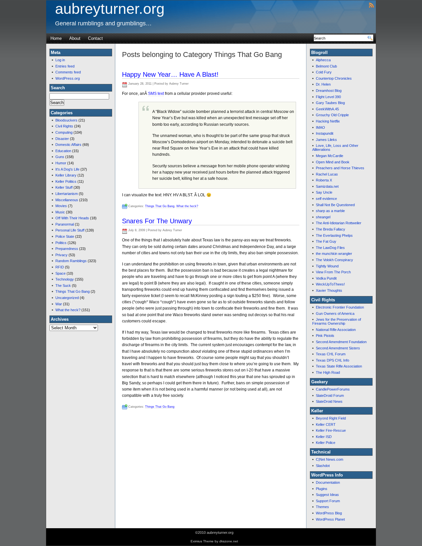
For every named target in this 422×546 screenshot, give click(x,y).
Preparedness (66, 249)
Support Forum (328, 501)
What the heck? (67, 310)
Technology (64, 279)
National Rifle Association (336, 330)
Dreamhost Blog (329, 91)
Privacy (61, 255)
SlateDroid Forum (330, 395)
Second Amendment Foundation (341, 342)
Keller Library (65, 175)
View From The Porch (333, 272)
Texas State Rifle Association (339, 366)
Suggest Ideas (327, 495)
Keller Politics (65, 181)
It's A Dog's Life (67, 169)
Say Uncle (324, 192)
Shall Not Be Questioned (335, 205)
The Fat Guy (326, 241)
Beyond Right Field (331, 418)
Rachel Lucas (327, 174)
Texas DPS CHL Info (332, 360)
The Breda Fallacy (330, 229)
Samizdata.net (327, 186)
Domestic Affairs (68, 145)
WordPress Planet (330, 519)
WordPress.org (67, 78)
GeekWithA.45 (327, 109)
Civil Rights (64, 126)
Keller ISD (324, 437)
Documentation (328, 482)
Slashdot (323, 466)
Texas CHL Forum (331, 354)
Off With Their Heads (72, 218)
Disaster (62, 139)
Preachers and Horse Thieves (340, 168)
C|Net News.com (329, 459)
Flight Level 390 (328, 97)
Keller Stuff (64, 187)
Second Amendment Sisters (338, 348)
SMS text (156, 93)
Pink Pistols (325, 336)
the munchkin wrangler (334, 254)
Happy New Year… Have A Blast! (170, 74)
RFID (59, 267)
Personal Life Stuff (69, 230)
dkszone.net (228, 541)
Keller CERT (326, 424)
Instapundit (324, 133)
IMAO (320, 127)
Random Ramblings (71, 261)
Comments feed (68, 72)
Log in (60, 60)
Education (63, 151)
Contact (95, 38)
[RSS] (371, 5)
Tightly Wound (327, 266)
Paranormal (64, 224)
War (58, 304)
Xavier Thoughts (329, 290)
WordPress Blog (329, 513)
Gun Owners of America (335, 313)
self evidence (326, 199)
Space (60, 273)
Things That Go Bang (72, 291)
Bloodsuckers (66, 120)
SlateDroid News (329, 401)
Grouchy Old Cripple (332, 115)
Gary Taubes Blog (330, 103)
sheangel (323, 217)
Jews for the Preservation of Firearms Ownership (336, 321)
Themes (322, 507)
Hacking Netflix (328, 121)
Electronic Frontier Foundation (340, 307)
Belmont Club (326, 66)
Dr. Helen (323, 84)
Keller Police (325, 443)
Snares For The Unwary (157, 221)
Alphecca (323, 60)
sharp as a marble (330, 211)
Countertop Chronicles (334, 78)
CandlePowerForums (333, 389)
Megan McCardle (329, 156)
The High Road (328, 372)
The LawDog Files (330, 248)
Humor (60, 163)
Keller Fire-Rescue (331, 430)
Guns (59, 157)
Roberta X (324, 180)
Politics (61, 243)
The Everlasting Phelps (334, 235)
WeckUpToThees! (330, 284)
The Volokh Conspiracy (334, 260)
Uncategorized (67, 298)
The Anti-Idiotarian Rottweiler (338, 223)
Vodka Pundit (326, 278)
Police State (64, 236)
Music (60, 212)
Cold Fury (324, 72)
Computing (64, 132)
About (74, 38)
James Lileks (326, 140)
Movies (61, 206)
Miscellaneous (66, 200)
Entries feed (65, 66)
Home (56, 38)
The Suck (63, 285)
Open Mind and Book (332, 162)
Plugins (321, 489)
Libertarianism (66, 194)
